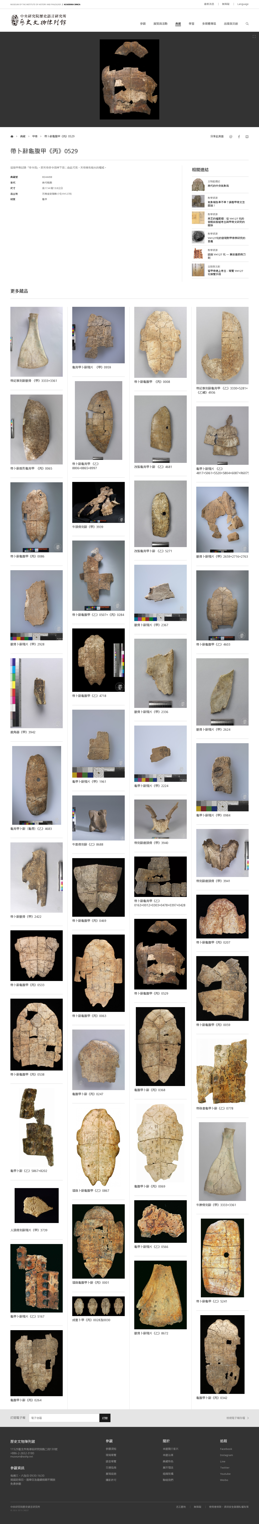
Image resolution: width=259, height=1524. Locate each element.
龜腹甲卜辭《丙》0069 (149, 1186)
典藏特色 (168, 1461)
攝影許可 (111, 1480)
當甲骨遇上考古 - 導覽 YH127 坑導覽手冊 (225, 272)
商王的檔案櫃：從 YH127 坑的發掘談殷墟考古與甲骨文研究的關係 (226, 222)
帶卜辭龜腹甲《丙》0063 (89, 1016)
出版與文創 (231, 24)
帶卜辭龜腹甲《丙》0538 (27, 1074)
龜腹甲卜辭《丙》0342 (211, 1398)
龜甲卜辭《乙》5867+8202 (28, 1171)
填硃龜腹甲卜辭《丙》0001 (90, 1282)
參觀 (143, 24)
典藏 (178, 24)
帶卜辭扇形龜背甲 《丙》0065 (31, 468)
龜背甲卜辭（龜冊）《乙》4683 (31, 829)
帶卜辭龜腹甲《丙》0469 (89, 920)
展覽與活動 (160, 24)
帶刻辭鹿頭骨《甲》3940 (151, 843)
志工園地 (181, 1506)
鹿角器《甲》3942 (22, 732)
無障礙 (225, 4)
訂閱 (104, 1418)
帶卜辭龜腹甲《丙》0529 (59, 136)
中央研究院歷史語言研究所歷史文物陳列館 (38, 20)
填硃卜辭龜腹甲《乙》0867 (90, 1190)
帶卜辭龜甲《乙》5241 (211, 1301)
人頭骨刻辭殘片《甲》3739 (28, 1230)
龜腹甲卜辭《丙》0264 (25, 1400)
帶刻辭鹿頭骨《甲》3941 (213, 881)
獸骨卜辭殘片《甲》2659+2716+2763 (222, 556)
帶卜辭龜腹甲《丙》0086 (27, 556)
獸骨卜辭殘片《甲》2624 (213, 729)
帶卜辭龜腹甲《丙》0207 (213, 942)
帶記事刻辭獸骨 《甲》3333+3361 (33, 380)
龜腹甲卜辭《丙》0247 (87, 1094)
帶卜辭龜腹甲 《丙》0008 (152, 382)
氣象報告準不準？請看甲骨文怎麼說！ (226, 203)
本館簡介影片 (171, 1449)
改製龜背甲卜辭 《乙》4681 (153, 467)
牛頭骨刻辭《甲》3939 (87, 527)
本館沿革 (168, 1455)
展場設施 (111, 1473)
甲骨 (35, 136)
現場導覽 (111, 1455)
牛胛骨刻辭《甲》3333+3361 (216, 1205)
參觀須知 (111, 1449)
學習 (191, 24)
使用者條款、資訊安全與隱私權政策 (229, 1506)
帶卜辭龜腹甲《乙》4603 (213, 644)
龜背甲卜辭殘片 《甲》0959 (91, 367)
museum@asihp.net (21, 1456)
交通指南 (111, 1467)
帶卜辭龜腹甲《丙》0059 (213, 1025)
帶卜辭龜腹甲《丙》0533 (27, 985)
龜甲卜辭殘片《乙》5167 (27, 1316)
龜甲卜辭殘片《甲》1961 (89, 781)
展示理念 (168, 1467)
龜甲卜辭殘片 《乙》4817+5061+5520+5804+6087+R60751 (224, 471)
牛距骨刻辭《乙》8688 (87, 844)
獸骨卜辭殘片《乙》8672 (151, 1333)
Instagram (226, 1455)
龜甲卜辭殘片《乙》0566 (151, 1247)
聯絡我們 (168, 1480)
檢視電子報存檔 (235, 1418)
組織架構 (168, 1473)
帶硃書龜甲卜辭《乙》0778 (214, 1108)
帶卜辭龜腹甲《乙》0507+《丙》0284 (98, 615)
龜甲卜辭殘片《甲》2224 (151, 786)
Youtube (225, 1473)
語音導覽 (111, 1461)
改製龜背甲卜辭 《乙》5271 (153, 551)
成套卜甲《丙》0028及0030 (91, 1320)
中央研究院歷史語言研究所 (25, 1507)
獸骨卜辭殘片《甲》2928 (27, 644)
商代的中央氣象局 (218, 185)
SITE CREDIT (23, 1510)
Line (222, 1461)
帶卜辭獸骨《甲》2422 (25, 916)
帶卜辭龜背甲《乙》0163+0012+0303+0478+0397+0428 (159, 903)
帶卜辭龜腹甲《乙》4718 (89, 696)
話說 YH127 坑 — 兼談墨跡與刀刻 (227, 256)
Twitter (225, 1467)
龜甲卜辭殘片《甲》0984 (213, 815)
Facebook (226, 1449)
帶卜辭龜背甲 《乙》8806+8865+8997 (86, 466)
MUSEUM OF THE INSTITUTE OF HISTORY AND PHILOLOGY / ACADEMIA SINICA (45, 4)
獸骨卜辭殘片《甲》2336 (151, 712)
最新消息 (209, 4)
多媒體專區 (209, 24)
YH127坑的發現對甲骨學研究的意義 (226, 239)
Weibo (224, 1480)
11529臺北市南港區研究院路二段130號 (33, 1449)
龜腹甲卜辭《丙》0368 (149, 1090)
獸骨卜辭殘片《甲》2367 (151, 625)
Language (243, 4)
